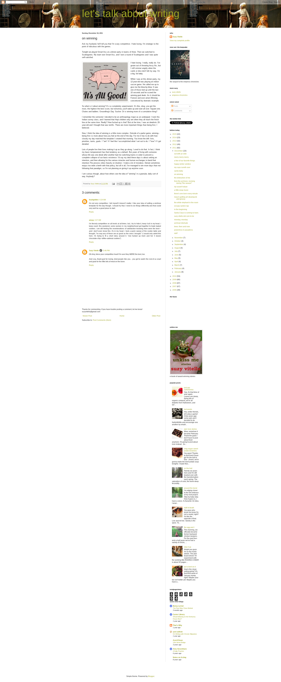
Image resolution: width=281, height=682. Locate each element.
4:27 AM (98, 220)
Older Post (156, 316)
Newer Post (87, 316)
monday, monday (181, 220)
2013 (174, 141)
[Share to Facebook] (126, 183)
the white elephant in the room (186, 203)
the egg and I (189, 527)
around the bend (190, 488)
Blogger (151, 676)
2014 (174, 137)
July (176, 251)
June (176, 255)
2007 (174, 286)
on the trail (188, 468)
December (178, 151)
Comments (177, 111)
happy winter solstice (182, 164)
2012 (174, 144)
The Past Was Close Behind (183, 608)
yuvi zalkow (178, 632)
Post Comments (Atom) (102, 320)
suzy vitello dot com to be (184, 216)
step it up (187, 547)
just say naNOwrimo (188, 389)
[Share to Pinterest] (129, 183)
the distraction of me (182, 178)
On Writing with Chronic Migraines (185, 634)
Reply (91, 212)
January (177, 272)
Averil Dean (178, 640)
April (176, 262)
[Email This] (118, 183)
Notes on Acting (179, 657)
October (177, 241)
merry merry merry (181, 157)
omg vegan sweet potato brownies (191, 450)
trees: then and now (182, 227)
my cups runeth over (182, 167)
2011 (174, 148)
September (179, 244)
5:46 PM (106, 251)
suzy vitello (176, 92)
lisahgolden (93, 200)
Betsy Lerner (178, 606)
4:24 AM (102, 200)
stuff (175, 233)
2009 (174, 280)
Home (122, 316)
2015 (174, 134)
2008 (174, 283)
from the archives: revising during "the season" (184, 182)
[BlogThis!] (120, 183)
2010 (174, 276)
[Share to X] (123, 183)
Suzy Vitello (94, 251)
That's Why (177, 625)
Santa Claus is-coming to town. (186, 213)
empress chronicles (179, 95)
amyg (91, 220)
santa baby (178, 171)
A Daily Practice (178, 651)
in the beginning (180, 209)
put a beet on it (190, 567)
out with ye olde (180, 154)
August (177, 248)
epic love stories (190, 429)
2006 (174, 290)
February (178, 268)
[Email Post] (113, 184)
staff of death (189, 508)
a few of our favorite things (184, 161)
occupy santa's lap (181, 206)
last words (188, 409)
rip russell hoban (180, 187)
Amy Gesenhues (180, 649)
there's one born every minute (186, 194)
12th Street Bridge (179, 642)
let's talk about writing (130, 13)
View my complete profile (180, 41)
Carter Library (179, 614)
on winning (178, 174)
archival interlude (181, 223)
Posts (175, 106)
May (176, 258)
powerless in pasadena (183, 230)
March (177, 265)
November (178, 238)
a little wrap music (181, 190)
